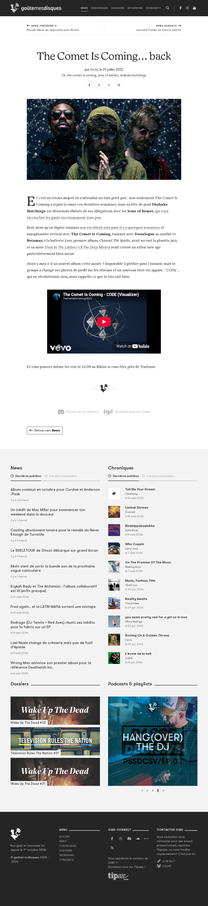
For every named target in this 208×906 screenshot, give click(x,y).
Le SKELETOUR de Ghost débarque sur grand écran (54, 550)
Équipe (166, 866)
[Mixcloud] (146, 839)
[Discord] (129, 839)
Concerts (153, 8)
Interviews (135, 8)
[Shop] (194, 8)
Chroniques (99, 8)
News (84, 8)
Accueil (64, 836)
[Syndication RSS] (112, 848)
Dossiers (118, 8)
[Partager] (119, 85)
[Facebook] (181, 8)
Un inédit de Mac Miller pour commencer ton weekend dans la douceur (48, 512)
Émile (94, 69)
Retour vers (47, 430)
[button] (142, 790)
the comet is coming (81, 75)
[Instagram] (187, 8)
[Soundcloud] (138, 839)
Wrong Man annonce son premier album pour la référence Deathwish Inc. (51, 665)
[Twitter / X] (99, 85)
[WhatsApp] (109, 85)
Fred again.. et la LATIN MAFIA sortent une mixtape (53, 607)
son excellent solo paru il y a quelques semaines (119, 227)
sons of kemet (108, 75)
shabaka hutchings (133, 75)
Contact (168, 861)
